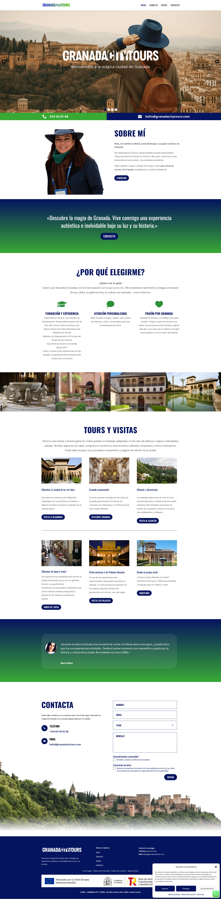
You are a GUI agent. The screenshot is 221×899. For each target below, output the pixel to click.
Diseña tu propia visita (147, 572)
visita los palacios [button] (100, 600)
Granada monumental (99, 490)
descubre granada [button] (100, 517)
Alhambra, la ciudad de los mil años (58, 490)
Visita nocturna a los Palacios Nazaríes (107, 572)
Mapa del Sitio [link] (132, 871)
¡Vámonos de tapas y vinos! (53, 571)
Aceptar (165, 888)
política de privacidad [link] (141, 760)
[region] (110, 61)
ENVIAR (170, 777)
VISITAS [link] (164, 5)
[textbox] (142, 725)
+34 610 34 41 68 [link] (58, 731)
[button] (216, 867)
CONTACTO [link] (175, 5)
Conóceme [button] (122, 178)
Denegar (186, 888)
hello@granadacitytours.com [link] (167, 116)
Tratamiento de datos (122, 765)
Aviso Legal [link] (200, 894)
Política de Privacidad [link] (188, 894)
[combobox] (145, 725)
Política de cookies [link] (174, 894)
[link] (56, 4)
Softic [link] (126, 892)
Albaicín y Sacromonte (147, 490)
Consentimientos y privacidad (126, 756)
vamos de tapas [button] (51, 607)
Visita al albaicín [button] (148, 520)
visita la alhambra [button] (53, 517)
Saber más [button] (144, 593)
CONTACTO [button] (109, 236)
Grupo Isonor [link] (135, 892)
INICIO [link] (143, 5)
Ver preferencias (207, 888)
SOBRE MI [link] (153, 5)
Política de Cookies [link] (118, 871)
